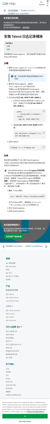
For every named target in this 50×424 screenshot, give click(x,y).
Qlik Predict (10, 317)
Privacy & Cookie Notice (36, 412)
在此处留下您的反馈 (14, 236)
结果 (8, 49)
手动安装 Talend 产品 (27, 11)
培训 (7, 270)
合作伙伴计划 (11, 385)
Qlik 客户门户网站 (12, 276)
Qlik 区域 (9, 357)
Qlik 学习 (9, 273)
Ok (25, 416)
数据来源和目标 (11, 354)
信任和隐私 (10, 338)
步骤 (8, 46)
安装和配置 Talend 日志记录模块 (18, 14)
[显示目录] (4, 10)
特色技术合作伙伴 (12, 351)
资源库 (8, 279)
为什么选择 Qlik (11, 331)
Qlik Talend (10, 294)
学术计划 (9, 382)
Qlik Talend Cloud (12, 297)
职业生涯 (9, 388)
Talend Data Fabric (12, 301)
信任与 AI (9, 341)
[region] (25, 411)
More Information (25, 421)
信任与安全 (10, 335)
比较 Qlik (9, 348)
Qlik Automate (11, 320)
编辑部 (8, 392)
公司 (7, 369)
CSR (7, 375)
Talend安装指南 (13, 11)
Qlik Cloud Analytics (13, 310)
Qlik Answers (10, 314)
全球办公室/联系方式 (13, 395)
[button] (43, 111)
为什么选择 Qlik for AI (13, 344)
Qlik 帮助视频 (10, 263)
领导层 (8, 372)
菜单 (47, 4)
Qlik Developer (11, 266)
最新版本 (26, 27)
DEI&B (8, 378)
